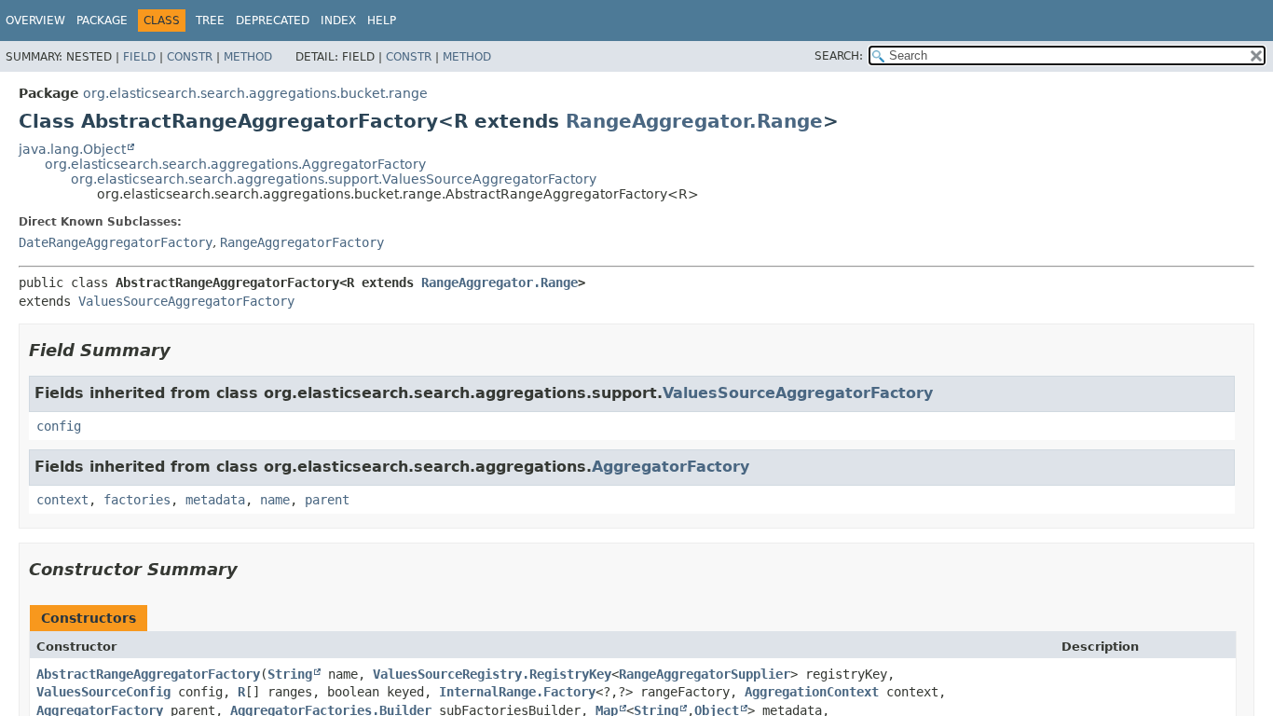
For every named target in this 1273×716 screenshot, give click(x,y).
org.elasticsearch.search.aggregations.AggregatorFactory (235, 164)
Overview (35, 20)
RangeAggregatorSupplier (704, 674)
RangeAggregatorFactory (302, 242)
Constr (189, 56)
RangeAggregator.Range (694, 121)
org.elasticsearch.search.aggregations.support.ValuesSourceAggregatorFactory (333, 179)
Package (102, 20)
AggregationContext (812, 691)
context (62, 499)
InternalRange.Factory (517, 691)
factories (137, 499)
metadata (215, 499)
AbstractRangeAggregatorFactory (148, 674)
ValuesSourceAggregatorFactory (186, 301)
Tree (210, 20)
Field (139, 56)
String (289, 674)
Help (381, 20)
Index (338, 20)
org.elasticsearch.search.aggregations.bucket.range (255, 93)
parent (327, 499)
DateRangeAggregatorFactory (115, 242)
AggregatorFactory (670, 466)
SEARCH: (838, 55)
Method (248, 56)
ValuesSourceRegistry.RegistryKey (492, 674)
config (58, 426)
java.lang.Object (72, 149)
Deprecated (272, 20)
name (275, 499)
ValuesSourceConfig (103, 691)
